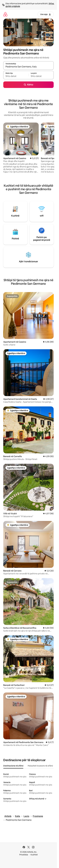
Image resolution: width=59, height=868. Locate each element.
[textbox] (15, 76)
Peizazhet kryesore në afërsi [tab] (40, 766)
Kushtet (34, 854)
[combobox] (28, 66)
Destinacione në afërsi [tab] (13, 766)
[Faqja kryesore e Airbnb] (5, 14)
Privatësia (23, 854)
